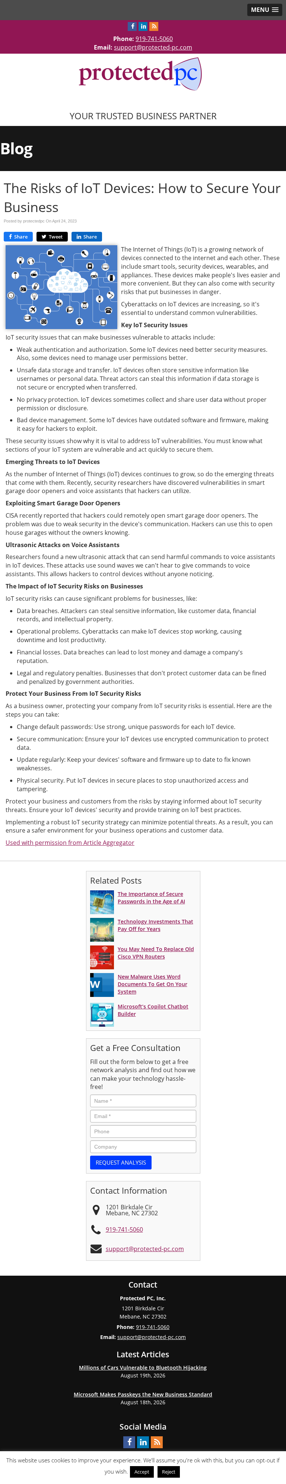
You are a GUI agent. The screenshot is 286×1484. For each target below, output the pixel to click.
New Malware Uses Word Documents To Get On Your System (152, 984)
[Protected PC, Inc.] (143, 73)
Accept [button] (141, 1471)
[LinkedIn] (143, 26)
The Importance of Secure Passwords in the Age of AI (151, 897)
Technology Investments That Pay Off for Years (155, 925)
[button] (264, 10)
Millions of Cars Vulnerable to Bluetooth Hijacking (143, 1367)
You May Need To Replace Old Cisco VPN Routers (156, 952)
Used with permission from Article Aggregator (70, 843)
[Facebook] (132, 26)
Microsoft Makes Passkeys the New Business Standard (143, 1394)
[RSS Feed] (153, 26)
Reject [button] (168, 1471)
